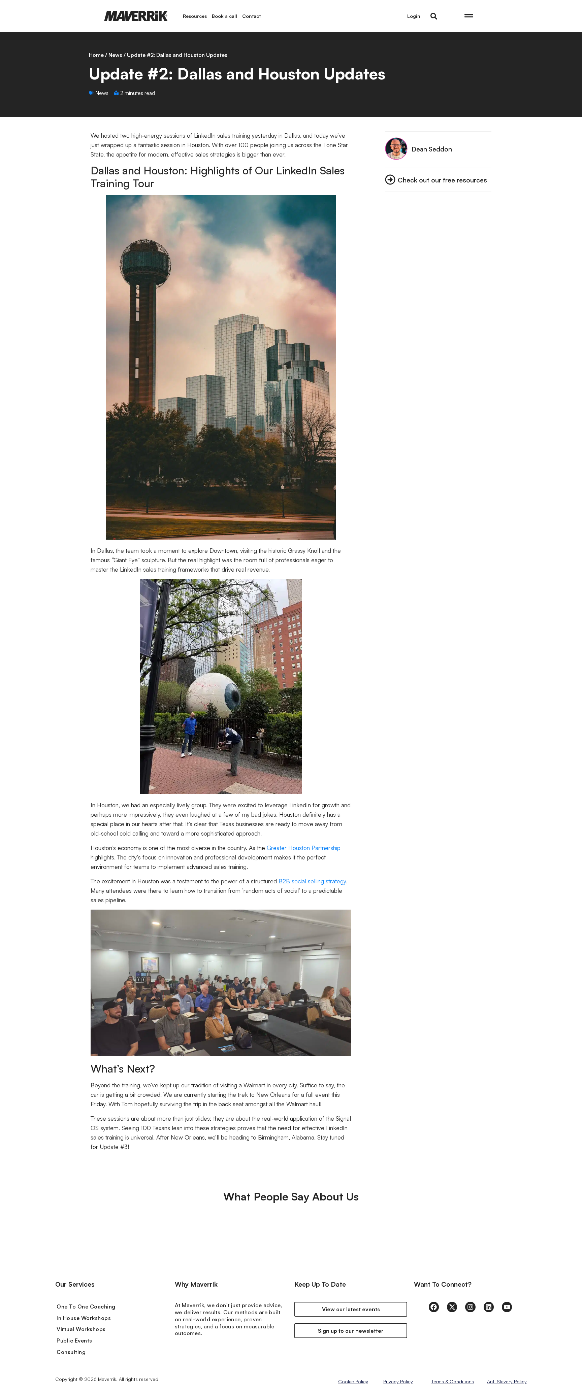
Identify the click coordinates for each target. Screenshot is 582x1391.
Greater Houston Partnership (304, 847)
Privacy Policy (398, 1381)
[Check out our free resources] (390, 179)
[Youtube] (507, 1307)
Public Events (74, 1340)
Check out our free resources (442, 180)
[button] (434, 16)
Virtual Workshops (81, 1329)
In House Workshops (84, 1318)
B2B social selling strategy (312, 881)
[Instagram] (470, 1307)
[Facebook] (434, 1307)
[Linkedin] (489, 1307)
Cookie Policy (353, 1381)
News (115, 55)
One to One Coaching (86, 1306)
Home (96, 55)
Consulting (71, 1352)
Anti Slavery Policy (507, 1381)
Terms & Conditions (452, 1381)
